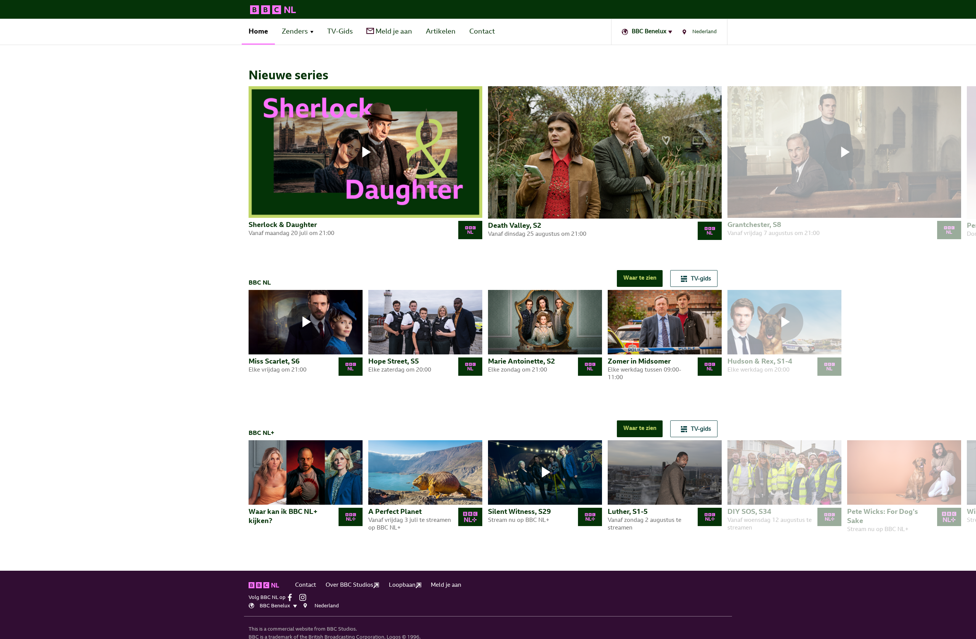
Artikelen (441, 32)
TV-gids (701, 279)
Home (258, 32)
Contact (482, 32)
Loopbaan (402, 585)
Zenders (295, 32)
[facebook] (292, 597)
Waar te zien (640, 278)
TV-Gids (340, 32)
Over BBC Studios (349, 585)
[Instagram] (304, 597)
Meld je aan (393, 32)
